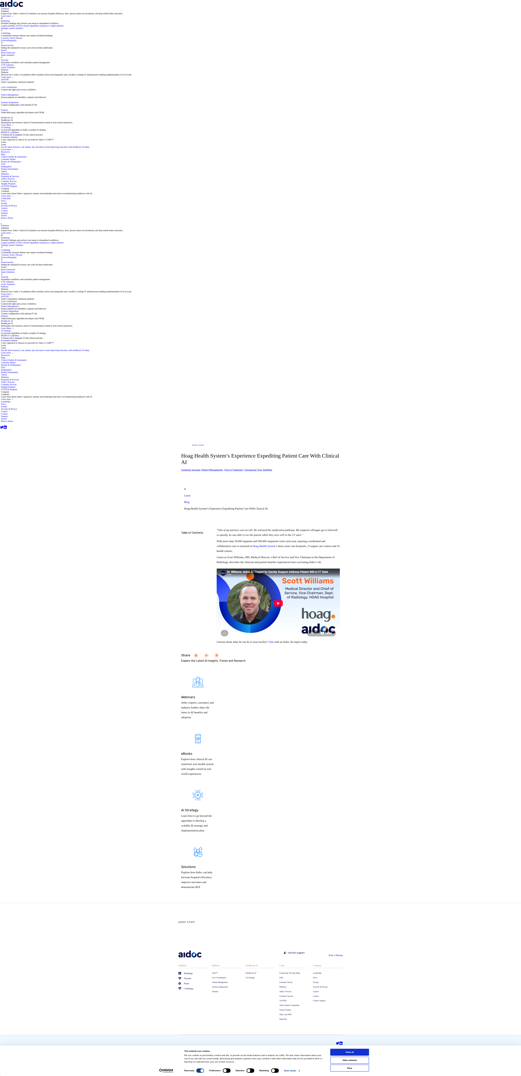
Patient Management (9, 95)
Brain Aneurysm (8, 53)
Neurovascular (7, 45)
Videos (4, 171)
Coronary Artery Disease (11, 38)
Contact (4, 210)
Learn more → (7, 16)
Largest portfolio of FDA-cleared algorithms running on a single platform (32, 26)
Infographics (6, 166)
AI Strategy (6, 127)
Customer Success (9, 181)
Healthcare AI (252, 965)
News (3, 201)
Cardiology (6, 33)
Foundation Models (9, 137)
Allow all (350, 1052)
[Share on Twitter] (206, 655)
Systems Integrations (10, 102)
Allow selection (349, 1060)
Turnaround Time (253, 470)
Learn (187, 495)
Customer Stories (8, 159)
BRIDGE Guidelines (10, 132)
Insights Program (8, 184)
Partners (4, 110)
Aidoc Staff (198, 445)
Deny (349, 1068)
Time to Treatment (233, 470)
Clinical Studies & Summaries (14, 157)
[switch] (227, 1070)
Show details (290, 1070)
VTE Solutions (7, 65)
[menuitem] (261, 38)
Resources (5, 152)
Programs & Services (10, 176)
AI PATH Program (9, 186)
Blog (3, 154)
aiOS (5, 79)
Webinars (5, 174)
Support (4, 213)
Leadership (5, 198)
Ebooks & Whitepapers (11, 161)
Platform (215, 965)
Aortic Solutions (8, 67)
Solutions (182, 965)
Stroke (4, 50)
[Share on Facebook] (196, 655)
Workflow (267, 470)
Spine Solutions (7, 55)
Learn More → (7, 125)
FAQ (3, 164)
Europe (4, 203)
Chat (271, 641)
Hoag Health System (264, 546)
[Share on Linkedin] (216, 655)
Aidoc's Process (8, 179)
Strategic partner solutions (12, 28)
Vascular (4, 60)
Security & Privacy (9, 206)
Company (317, 965)
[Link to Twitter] (2, 427)
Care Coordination (9, 87)
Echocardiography (9, 40)
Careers (4, 208)
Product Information (9, 169)
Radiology (5, 21)
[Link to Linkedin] (5, 427)
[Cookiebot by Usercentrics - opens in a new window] (166, 1071)
